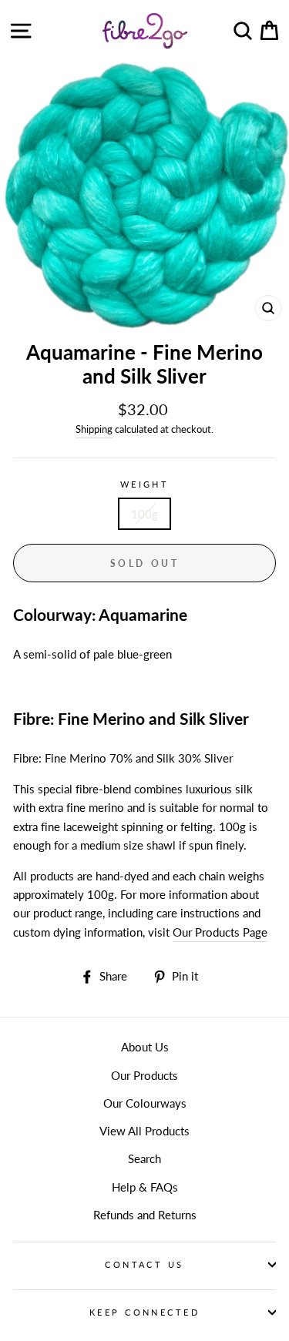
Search (144, 1158)
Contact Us (144, 1264)
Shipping (94, 429)
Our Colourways (145, 1103)
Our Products (144, 1075)
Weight (145, 484)
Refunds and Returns (145, 1215)
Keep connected (144, 1312)
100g (144, 514)
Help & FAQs (145, 1187)
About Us (145, 1047)
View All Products (144, 1131)
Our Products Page (220, 932)
